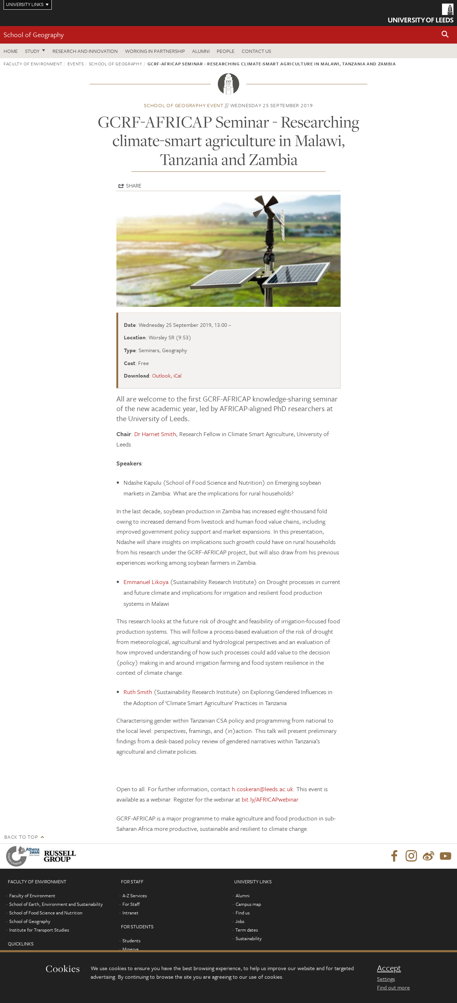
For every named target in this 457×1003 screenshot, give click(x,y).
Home (11, 51)
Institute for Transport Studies (39, 929)
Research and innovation (85, 51)
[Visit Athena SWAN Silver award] (24, 856)
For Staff (131, 904)
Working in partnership (155, 51)
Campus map (248, 904)
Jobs (239, 921)
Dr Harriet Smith (155, 433)
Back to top (21, 836)
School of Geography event (184, 105)
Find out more (393, 987)
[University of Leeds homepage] (420, 13)
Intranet (130, 912)
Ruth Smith (138, 691)
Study (32, 51)
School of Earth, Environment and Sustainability (56, 904)
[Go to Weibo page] (428, 856)
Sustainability (249, 938)
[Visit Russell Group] (61, 856)
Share (133, 185)
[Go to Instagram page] (411, 856)
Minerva (130, 949)
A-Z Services (134, 895)
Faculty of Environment (33, 63)
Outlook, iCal (166, 375)
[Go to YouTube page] (445, 856)
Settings (386, 979)
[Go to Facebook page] (394, 856)
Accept (389, 968)
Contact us (256, 51)
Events (75, 63)
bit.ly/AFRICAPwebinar (270, 799)
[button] (445, 35)
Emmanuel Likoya (146, 581)
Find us (243, 912)
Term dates (246, 929)
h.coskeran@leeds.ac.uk (262, 788)
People (226, 51)
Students (131, 940)
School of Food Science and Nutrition (45, 912)
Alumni (201, 51)
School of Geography (34, 34)
